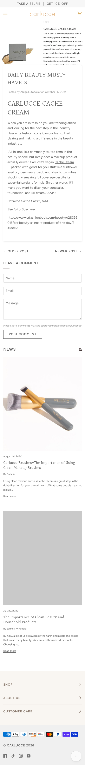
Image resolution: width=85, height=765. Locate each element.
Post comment (23, 334)
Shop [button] (8, 684)
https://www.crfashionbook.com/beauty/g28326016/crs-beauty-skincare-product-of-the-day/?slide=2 (42, 223)
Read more (9, 496)
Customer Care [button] (17, 711)
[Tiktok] (13, 756)
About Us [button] (11, 698)
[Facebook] (5, 756)
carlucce (16, 745)
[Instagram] (21, 756)
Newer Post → (68, 251)
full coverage (46, 177)
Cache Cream (64, 162)
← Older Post (16, 251)
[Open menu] (9, 13)
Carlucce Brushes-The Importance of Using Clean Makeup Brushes (39, 465)
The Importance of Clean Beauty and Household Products (33, 619)
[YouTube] (29, 756)
